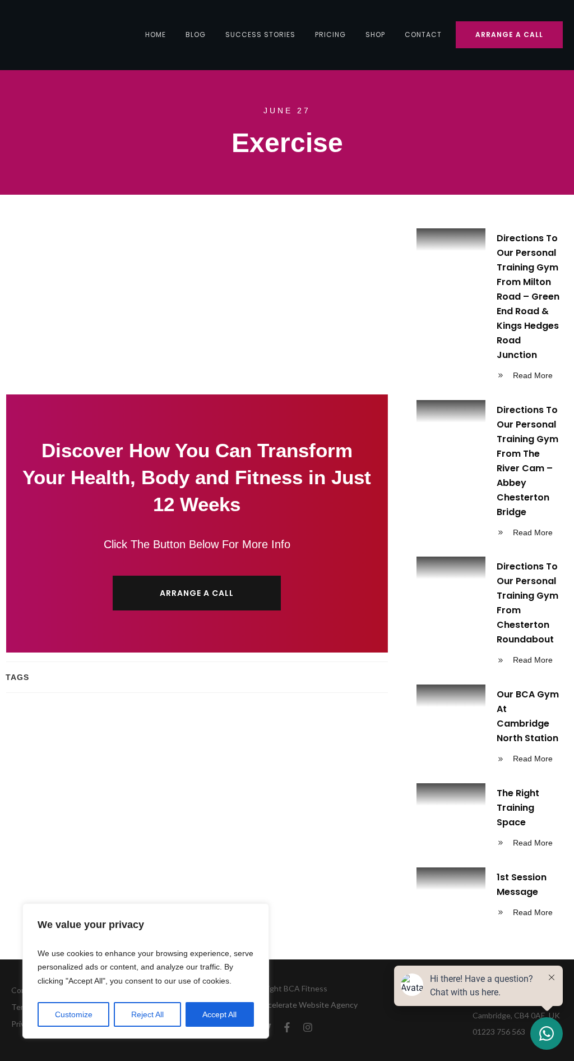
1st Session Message (489, 896)
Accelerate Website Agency (308, 1004)
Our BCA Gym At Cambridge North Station (489, 728)
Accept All (219, 1014)
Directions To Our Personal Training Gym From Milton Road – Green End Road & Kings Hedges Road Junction (489, 308)
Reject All (147, 1014)
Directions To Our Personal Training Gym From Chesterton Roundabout (489, 615)
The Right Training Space (489, 819)
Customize (73, 1014)
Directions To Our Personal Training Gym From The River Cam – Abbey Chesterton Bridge (489, 473)
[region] (145, 971)
